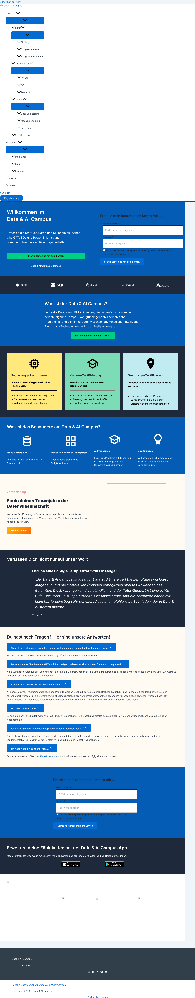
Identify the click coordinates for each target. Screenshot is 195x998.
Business (10, 185)
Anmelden (5, 192)
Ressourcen (12, 142)
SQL (23, 85)
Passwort (108, 237)
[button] (18, 13)
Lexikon (19, 171)
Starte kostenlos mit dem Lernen (46, 255)
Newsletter (11, 178)
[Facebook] (93, 972)
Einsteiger (26, 42)
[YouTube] (101, 972)
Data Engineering (30, 113)
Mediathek (20, 156)
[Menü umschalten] (25, 20)
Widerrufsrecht (59, 984)
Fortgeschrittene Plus (32, 56)
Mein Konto (24, 965)
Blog (17, 163)
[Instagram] (106, 972)
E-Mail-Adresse (111, 223)
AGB (47, 984)
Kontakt (16, 984)
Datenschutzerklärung (33, 984)
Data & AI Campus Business (46, 265)
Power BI (25, 92)
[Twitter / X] (97, 972)
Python (24, 77)
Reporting (26, 128)
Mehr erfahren (19, 530)
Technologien (22, 63)
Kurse (18, 27)
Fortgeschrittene (30, 49)
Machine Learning (30, 120)
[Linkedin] (89, 972)
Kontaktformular (49, 756)
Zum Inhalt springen (10, 1)
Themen (19, 99)
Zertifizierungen (23, 135)
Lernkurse (11, 13)
